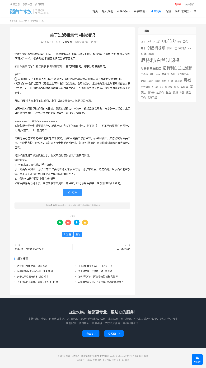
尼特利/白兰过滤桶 (160, 60)
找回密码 (39, 4)
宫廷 (144, 53)
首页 (95, 11)
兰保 (185, 41)
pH (149, 41)
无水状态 (183, 74)
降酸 (182, 92)
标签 (168, 11)
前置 (170, 48)
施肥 (173, 74)
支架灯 (165, 74)
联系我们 (114, 333)
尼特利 (151, 54)
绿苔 (176, 87)
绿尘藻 (168, 87)
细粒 (161, 87)
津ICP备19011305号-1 (91, 356)
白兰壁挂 (145, 87)
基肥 (189, 49)
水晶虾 (150, 81)
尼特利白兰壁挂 (151, 68)
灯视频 (178, 81)
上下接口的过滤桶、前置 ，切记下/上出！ (38, 281)
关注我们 (189, 4)
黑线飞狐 (152, 97)
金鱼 (168, 92)
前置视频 (180, 48)
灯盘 (170, 81)
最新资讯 (107, 11)
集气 (77, 234)
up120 (169, 41)
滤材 (164, 81)
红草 (155, 87)
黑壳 (143, 97)
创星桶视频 (156, 48)
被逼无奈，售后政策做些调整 (29, 248)
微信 (158, 74)
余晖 (179, 42)
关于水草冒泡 (123, 248)
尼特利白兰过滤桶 (177, 68)
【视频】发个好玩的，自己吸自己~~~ (97, 265)
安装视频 (139, 11)
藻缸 (143, 92)
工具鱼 (144, 74)
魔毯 (188, 92)
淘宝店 (90, 333)
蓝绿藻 (184, 87)
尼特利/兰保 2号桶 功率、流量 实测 (35, 271)
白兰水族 (21, 11)
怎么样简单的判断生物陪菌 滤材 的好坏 (98, 276)
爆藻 (188, 80)
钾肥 (175, 92)
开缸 (152, 74)
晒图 (143, 81)
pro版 (156, 41)
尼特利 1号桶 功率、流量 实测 (32, 265)
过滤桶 (67, 234)
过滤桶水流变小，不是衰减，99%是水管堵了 (100, 281)
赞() (95, 41)
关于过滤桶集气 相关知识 (72, 35)
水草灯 (157, 81)
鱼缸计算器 (182, 11)
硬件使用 (156, 11)
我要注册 (27, 4)
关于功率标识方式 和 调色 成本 (32, 276)
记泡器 (151, 92)
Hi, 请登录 (15, 4)
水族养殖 (122, 11)
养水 (143, 48)
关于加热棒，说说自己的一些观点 (95, 271)
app (143, 41)
